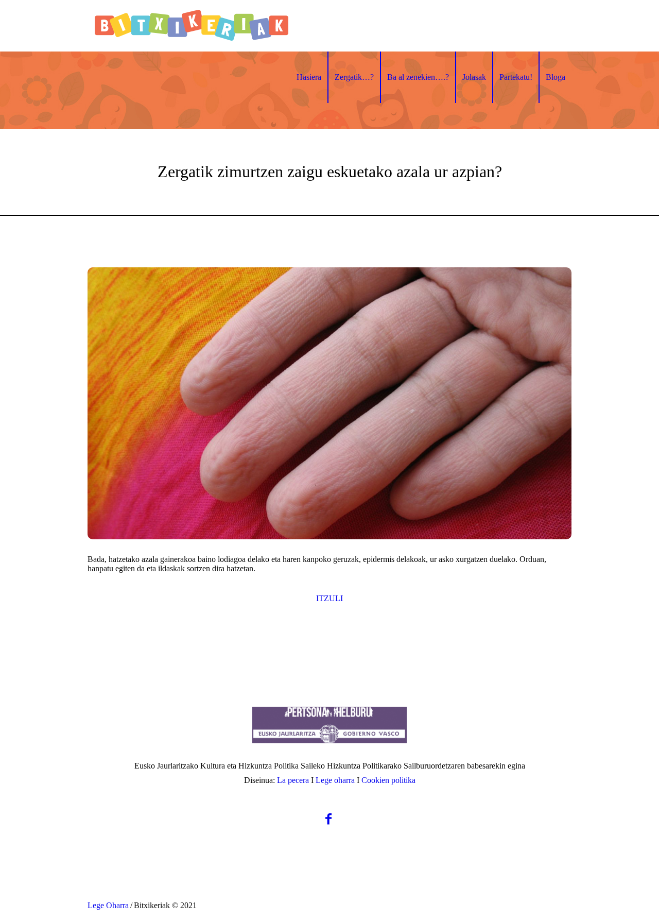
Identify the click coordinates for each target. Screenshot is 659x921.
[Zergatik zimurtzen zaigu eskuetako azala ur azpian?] (329, 403)
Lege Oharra (108, 905)
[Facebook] (329, 819)
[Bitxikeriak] (329, 725)
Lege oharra (335, 780)
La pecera (293, 780)
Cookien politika (388, 780)
